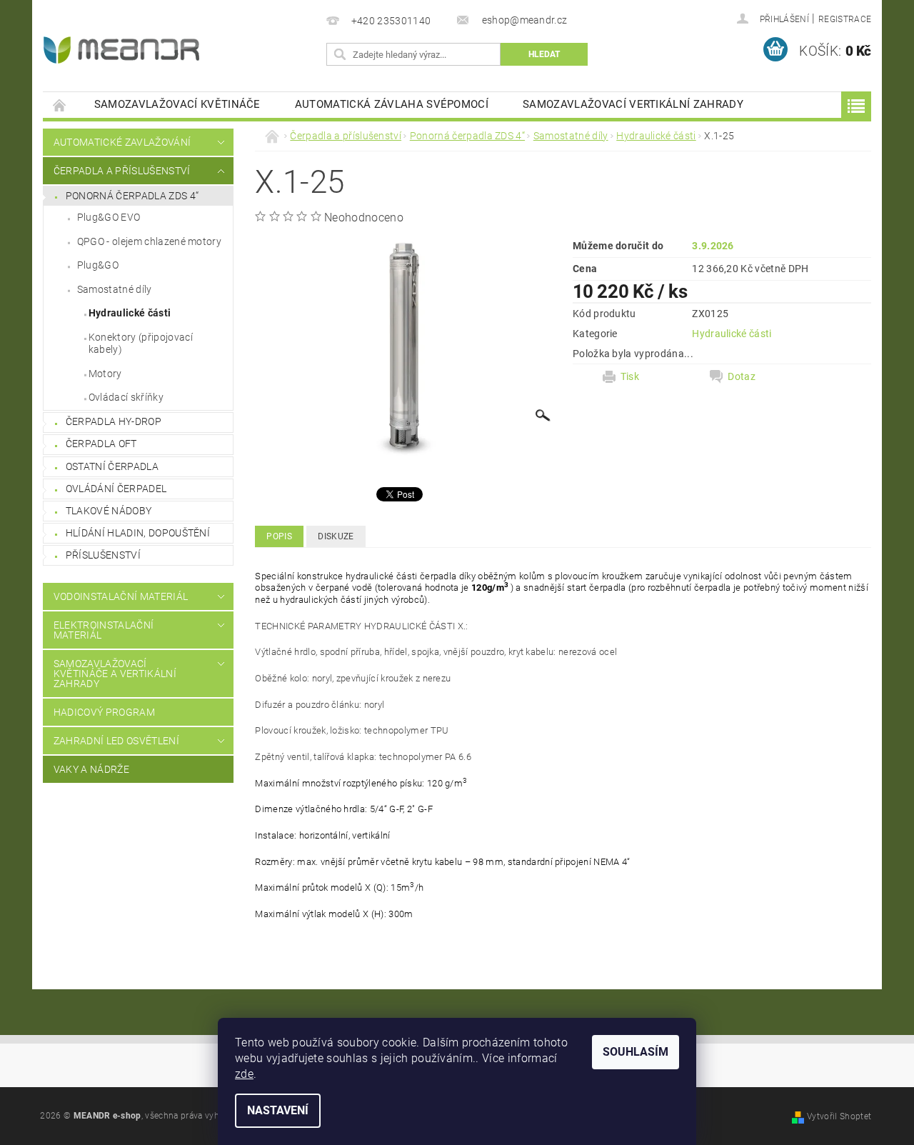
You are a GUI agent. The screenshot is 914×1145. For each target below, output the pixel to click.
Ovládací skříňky (126, 397)
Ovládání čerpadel (116, 488)
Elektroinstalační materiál (104, 630)
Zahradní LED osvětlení (116, 740)
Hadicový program (104, 712)
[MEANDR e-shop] (121, 50)
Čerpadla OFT (101, 443)
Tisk (630, 376)
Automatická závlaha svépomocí (391, 104)
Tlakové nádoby (108, 510)
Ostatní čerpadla (112, 466)
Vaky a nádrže (91, 769)
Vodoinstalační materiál (121, 596)
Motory (105, 373)
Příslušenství (103, 555)
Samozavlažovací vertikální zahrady (633, 104)
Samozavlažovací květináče (177, 104)
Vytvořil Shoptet (839, 1116)
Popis (279, 536)
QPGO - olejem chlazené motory (149, 241)
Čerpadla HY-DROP (113, 421)
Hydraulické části (130, 313)
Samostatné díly (114, 289)
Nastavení (277, 1110)
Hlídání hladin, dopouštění (138, 533)
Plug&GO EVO (109, 217)
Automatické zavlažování (122, 142)
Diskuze (335, 536)
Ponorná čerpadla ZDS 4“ (132, 195)
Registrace (844, 19)
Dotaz (741, 376)
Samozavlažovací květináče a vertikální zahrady (115, 673)
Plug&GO (98, 265)
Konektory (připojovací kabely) (141, 343)
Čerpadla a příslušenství (122, 170)
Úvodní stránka (60, 104)
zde (244, 1074)
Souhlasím (635, 1052)
